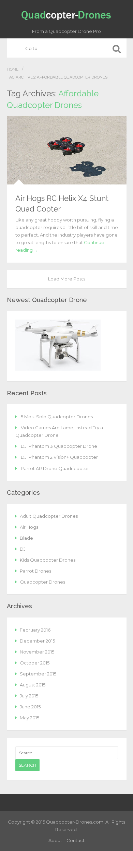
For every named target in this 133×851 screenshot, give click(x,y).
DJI (23, 549)
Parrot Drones (35, 571)
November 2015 (37, 652)
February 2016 (35, 630)
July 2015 (29, 695)
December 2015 (37, 641)
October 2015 (34, 663)
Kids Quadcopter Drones (47, 560)
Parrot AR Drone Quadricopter (55, 468)
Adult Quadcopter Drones (49, 516)
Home (12, 69)
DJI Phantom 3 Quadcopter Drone (59, 446)
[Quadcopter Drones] (66, 14)
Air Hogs (29, 527)
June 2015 (30, 706)
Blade (26, 538)
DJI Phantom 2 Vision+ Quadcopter (59, 457)
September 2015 (38, 673)
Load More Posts (66, 278)
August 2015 (32, 684)
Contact (75, 840)
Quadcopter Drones (42, 582)
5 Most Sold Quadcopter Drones (57, 416)
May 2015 (29, 717)
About (55, 840)
